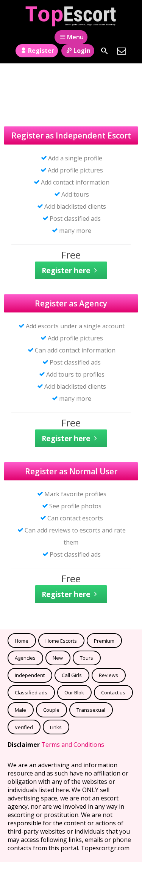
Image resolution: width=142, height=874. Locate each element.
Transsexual (90, 709)
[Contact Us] (121, 51)
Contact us (113, 692)
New (58, 657)
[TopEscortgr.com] (71, 16)
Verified (24, 727)
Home (21, 640)
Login (82, 50)
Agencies (25, 657)
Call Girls (72, 675)
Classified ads (31, 692)
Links (56, 727)
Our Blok (74, 692)
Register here (66, 270)
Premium (104, 640)
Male (20, 709)
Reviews (108, 675)
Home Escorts (61, 640)
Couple (51, 709)
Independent (30, 675)
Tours (86, 657)
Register (41, 50)
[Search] (104, 51)
